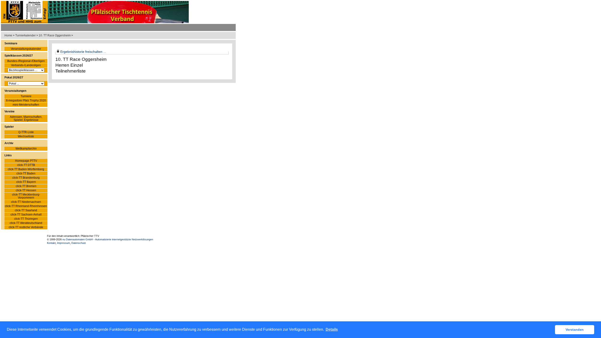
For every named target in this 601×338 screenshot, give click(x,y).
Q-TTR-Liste (26, 132)
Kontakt (51, 243)
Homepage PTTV (26, 160)
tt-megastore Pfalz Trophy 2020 (26, 100)
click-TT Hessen (26, 190)
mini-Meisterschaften (26, 104)
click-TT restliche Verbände (26, 227)
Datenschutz (78, 243)
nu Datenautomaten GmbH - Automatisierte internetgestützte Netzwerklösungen (107, 239)
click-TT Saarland (26, 210)
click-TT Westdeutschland (26, 223)
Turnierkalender (25, 35)
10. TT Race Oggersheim (55, 35)
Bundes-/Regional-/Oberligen (26, 61)
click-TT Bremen (26, 186)
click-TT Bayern (26, 182)
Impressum (63, 243)
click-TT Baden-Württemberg (26, 169)
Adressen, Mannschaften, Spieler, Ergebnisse (26, 118)
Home (8, 35)
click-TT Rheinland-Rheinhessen (26, 206)
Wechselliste (26, 136)
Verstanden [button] (575, 329)
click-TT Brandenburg (26, 177)
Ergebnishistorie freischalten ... (83, 52)
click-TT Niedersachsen (26, 202)
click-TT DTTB (26, 165)
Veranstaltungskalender (26, 48)
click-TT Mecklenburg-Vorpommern (26, 196)
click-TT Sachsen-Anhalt (26, 214)
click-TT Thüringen (26, 218)
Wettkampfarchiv (26, 148)
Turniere (26, 96)
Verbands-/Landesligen (26, 65)
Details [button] (332, 329)
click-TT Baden (25, 173)
